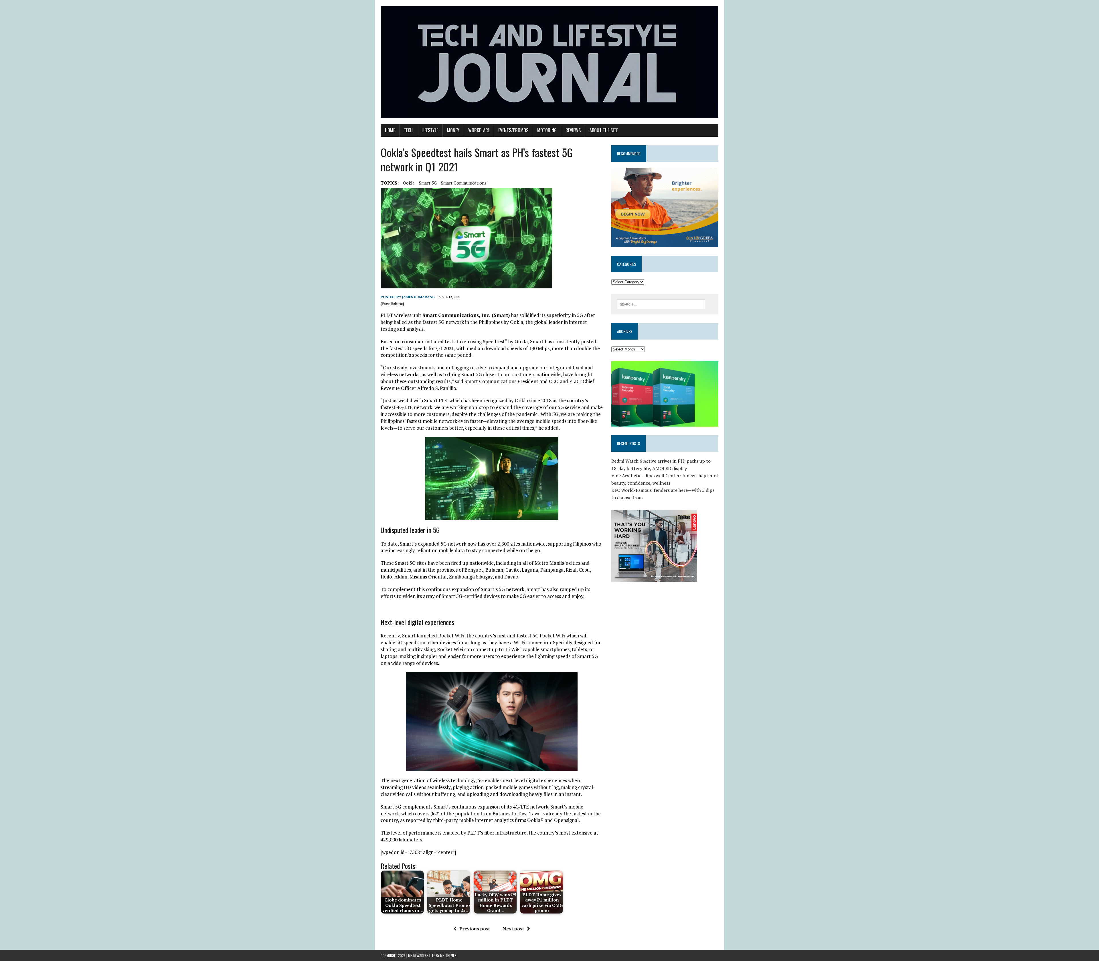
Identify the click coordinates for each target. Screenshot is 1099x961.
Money (453, 130)
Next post (513, 929)
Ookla (409, 183)
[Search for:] (661, 304)
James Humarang (418, 297)
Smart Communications (464, 183)
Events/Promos (513, 130)
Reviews (573, 130)
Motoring (547, 130)
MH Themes (448, 955)
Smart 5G (428, 183)
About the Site (604, 130)
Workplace (478, 130)
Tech (408, 130)
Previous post (474, 929)
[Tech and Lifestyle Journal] (549, 62)
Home (390, 130)
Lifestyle (430, 130)
